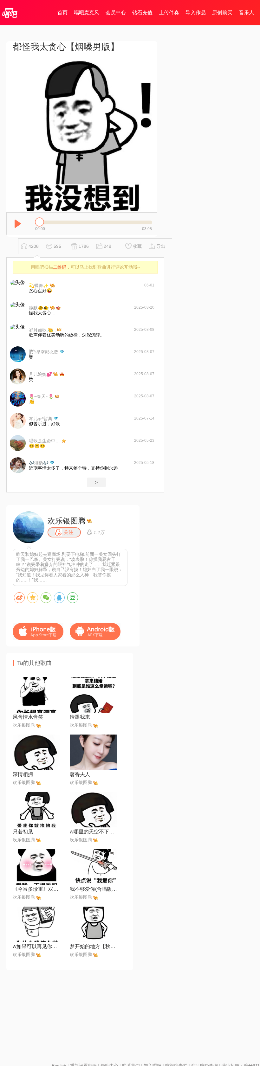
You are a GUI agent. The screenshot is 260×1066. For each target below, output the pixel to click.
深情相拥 (23, 774)
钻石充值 (142, 12)
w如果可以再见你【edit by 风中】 (36, 946)
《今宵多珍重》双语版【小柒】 (36, 889)
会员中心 (116, 12)
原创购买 (222, 12)
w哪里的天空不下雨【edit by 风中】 (93, 831)
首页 (62, 12)
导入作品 (195, 12)
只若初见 (23, 831)
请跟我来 (80, 717)
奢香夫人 (80, 774)
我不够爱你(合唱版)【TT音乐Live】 (93, 889)
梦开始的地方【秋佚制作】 (93, 946)
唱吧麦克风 (86, 12)
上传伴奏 (169, 12)
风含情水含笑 (28, 717)
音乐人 (246, 12)
